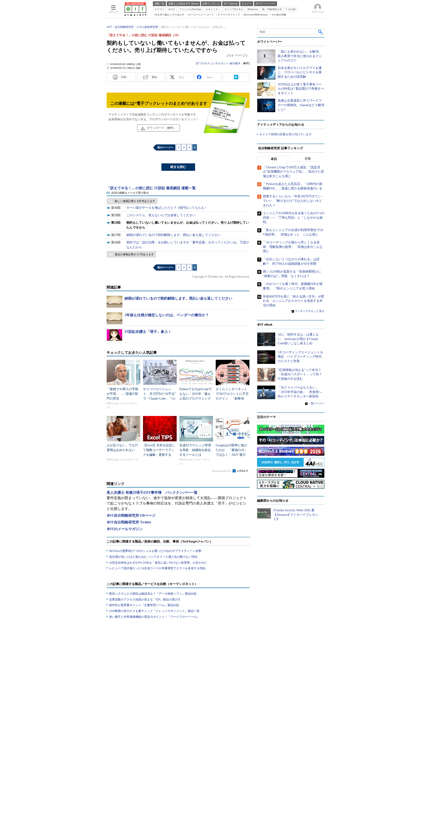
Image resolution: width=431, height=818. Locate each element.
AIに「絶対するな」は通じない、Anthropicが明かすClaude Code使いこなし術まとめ (298, 339)
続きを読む (178, 167)
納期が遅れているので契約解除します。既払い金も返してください (173, 235)
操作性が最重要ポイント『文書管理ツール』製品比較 (144, 605)
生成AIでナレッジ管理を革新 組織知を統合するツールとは (195, 450)
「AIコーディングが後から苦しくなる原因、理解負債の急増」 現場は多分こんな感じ (293, 247)
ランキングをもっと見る (309, 311)
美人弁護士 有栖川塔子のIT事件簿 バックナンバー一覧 (152, 492)
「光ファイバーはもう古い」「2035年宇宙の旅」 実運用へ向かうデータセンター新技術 (300, 392)
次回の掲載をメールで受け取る (130, 192)
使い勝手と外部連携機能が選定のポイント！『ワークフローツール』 (154, 616)
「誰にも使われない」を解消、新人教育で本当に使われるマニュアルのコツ (300, 56)
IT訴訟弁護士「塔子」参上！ (148, 331)
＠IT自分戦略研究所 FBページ (131, 515)
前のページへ (165, 147)
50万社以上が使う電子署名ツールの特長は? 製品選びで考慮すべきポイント (301, 89)
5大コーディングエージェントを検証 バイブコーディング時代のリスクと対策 (300, 357)
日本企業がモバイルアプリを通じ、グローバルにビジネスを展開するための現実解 (300, 72)
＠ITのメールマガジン (125, 529)
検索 (320, 32)
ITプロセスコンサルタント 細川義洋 (218, 63)
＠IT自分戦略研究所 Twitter (129, 522)
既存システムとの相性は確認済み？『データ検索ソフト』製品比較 (153, 593)
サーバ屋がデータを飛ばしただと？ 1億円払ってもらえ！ (166, 207)
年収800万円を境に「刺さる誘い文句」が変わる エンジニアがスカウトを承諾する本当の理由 (293, 301)
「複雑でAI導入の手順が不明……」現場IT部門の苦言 (122, 393)
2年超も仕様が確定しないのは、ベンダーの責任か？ (167, 315)
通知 (154, 77)
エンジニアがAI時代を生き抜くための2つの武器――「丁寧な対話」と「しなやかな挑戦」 (293, 217)
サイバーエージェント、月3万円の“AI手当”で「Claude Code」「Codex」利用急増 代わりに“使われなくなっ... (159, 398)
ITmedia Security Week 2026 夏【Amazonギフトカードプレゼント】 (295, 515)
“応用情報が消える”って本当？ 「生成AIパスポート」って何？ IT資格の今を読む (301, 374)
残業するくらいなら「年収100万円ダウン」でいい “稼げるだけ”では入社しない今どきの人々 (293, 201)
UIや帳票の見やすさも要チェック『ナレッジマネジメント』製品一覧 (154, 611)
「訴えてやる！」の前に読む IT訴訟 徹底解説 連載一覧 (151, 188)
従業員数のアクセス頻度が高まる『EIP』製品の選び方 (144, 599)
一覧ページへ (316, 403)
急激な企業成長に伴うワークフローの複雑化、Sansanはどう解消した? (301, 105)
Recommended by (222, 470)
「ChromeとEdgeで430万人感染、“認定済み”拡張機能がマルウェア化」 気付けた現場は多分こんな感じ (293, 172)
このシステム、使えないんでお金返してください (161, 215)
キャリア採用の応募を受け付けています (285, 134)
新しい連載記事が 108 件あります (135, 201)
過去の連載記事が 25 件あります (134, 254)
